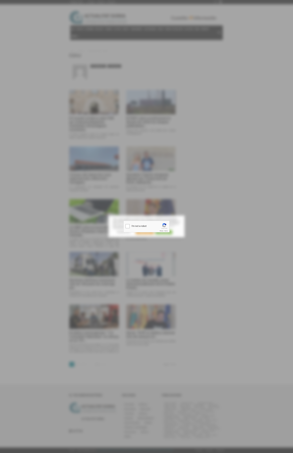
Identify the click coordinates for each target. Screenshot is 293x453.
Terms (166, 231)
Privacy (161, 231)
